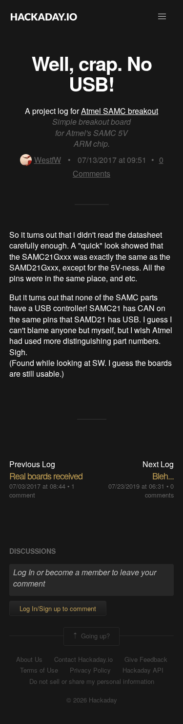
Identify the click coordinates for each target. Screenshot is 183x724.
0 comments (159, 490)
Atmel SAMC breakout (119, 110)
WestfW (47, 159)
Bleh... (163, 475)
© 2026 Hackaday (91, 700)
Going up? (94, 635)
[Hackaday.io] (43, 16)
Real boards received (45, 475)
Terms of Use (39, 670)
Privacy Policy (90, 670)
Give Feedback (145, 659)
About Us (29, 659)
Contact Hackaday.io (83, 659)
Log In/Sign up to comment (58, 608)
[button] (162, 16)
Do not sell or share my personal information (91, 681)
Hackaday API (142, 670)
